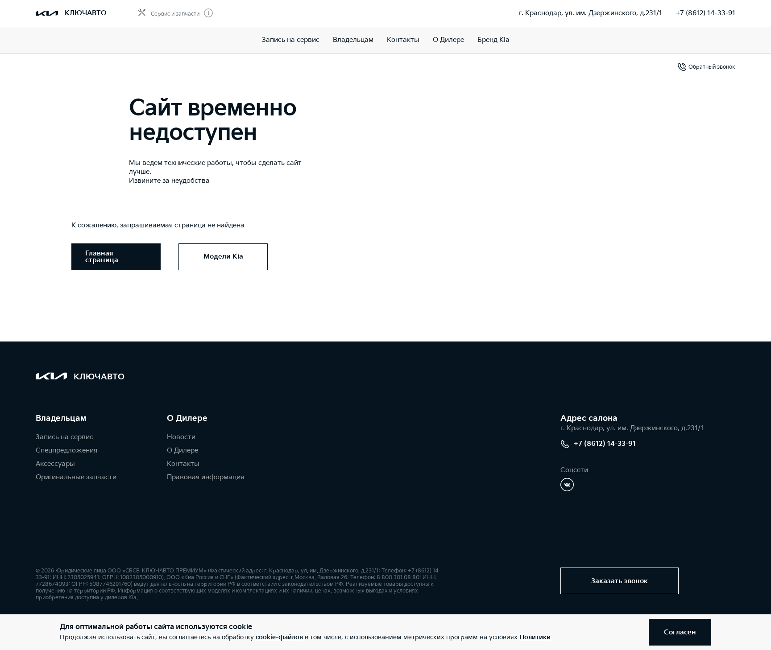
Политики (535, 637)
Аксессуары (55, 464)
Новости (181, 437)
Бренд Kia (493, 40)
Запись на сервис (290, 40)
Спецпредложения (66, 450)
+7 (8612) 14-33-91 (705, 13)
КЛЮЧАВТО (85, 13)
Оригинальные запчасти (76, 477)
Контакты (403, 40)
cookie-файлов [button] (279, 637)
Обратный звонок (711, 67)
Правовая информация (205, 477)
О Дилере (448, 40)
